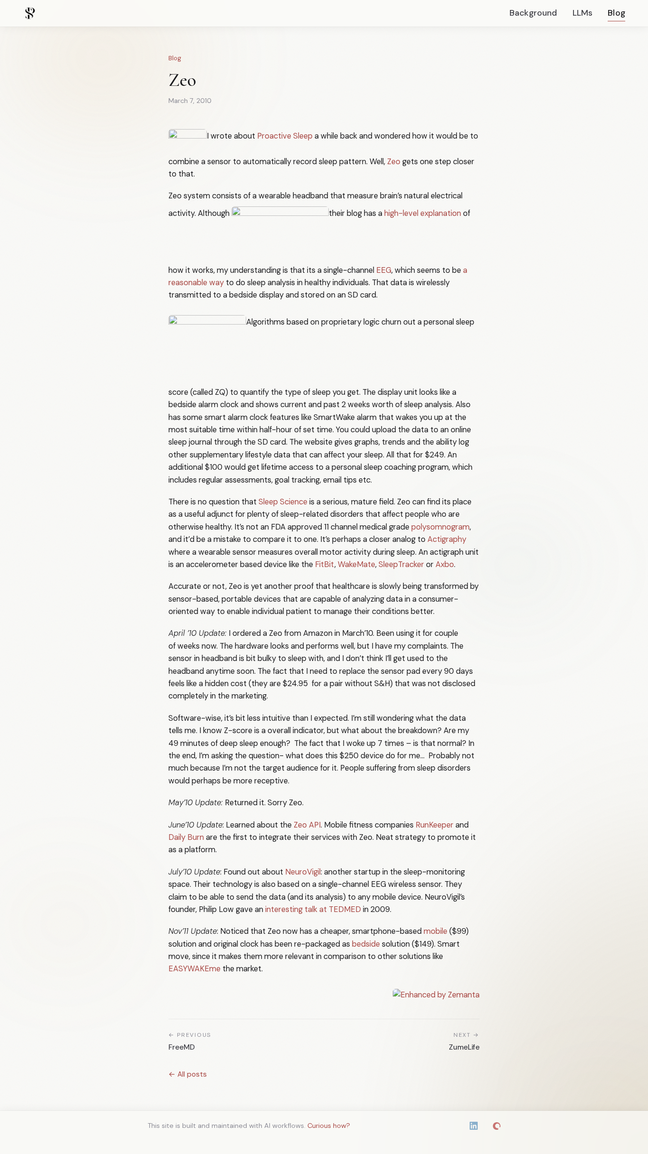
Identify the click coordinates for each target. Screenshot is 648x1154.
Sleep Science (283, 502)
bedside (366, 944)
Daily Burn (186, 837)
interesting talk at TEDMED (313, 909)
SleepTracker (401, 564)
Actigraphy (446, 539)
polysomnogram (440, 527)
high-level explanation (422, 213)
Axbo (444, 564)
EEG (383, 270)
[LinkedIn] (474, 1126)
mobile (435, 931)
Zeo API (307, 825)
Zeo (393, 162)
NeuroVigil (303, 872)
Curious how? (328, 1125)
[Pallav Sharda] (30, 13)
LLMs (583, 13)
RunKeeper (435, 825)
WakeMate (356, 564)
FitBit (324, 564)
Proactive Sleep (285, 136)
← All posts (187, 1074)
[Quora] (496, 1126)
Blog (616, 13)
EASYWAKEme (194, 969)
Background (533, 13)
